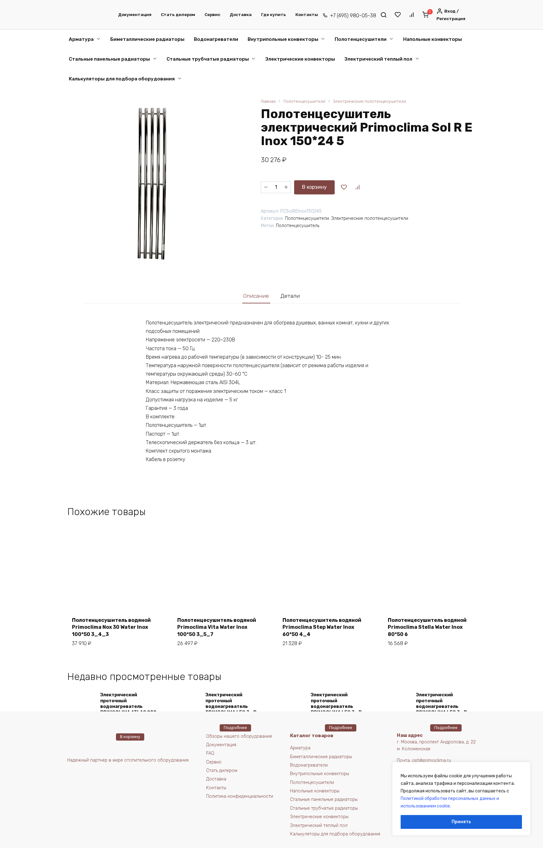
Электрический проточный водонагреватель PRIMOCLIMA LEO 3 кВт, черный (338, 706)
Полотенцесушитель (297, 225)
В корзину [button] (130, 736)
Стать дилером (178, 14)
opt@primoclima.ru (431, 760)
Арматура (81, 39)
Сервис (212, 14)
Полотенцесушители (361, 39)
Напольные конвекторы (432, 39)
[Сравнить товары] (412, 15)
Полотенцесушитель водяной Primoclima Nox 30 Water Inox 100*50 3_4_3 (111, 627)
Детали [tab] (290, 296)
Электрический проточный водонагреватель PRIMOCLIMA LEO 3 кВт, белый (443, 706)
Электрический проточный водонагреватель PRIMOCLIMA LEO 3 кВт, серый (233, 706)
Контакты (306, 14)
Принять (461, 821)
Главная (268, 101)
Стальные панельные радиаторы (109, 59)
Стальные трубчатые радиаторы (208, 59)
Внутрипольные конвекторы (283, 39)
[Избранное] (397, 15)
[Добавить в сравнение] (357, 187)
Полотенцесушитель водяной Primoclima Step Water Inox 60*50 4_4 (321, 627)
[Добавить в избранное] (344, 187)
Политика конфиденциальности (239, 796)
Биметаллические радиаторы (147, 39)
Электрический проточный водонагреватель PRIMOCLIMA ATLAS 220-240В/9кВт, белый (129, 706)
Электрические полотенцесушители (369, 101)
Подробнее (235, 727)
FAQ (210, 753)
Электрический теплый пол (378, 59)
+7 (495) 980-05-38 (353, 16)
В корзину (314, 187)
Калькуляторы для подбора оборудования (122, 79)
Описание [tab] (256, 296)
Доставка (241, 14)
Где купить (273, 14)
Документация (134, 14)
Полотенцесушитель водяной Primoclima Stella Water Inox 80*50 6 (427, 627)
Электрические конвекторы (300, 59)
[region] (461, 798)
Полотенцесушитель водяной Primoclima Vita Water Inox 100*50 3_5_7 (216, 627)
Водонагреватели (216, 39)
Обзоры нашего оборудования (239, 736)
